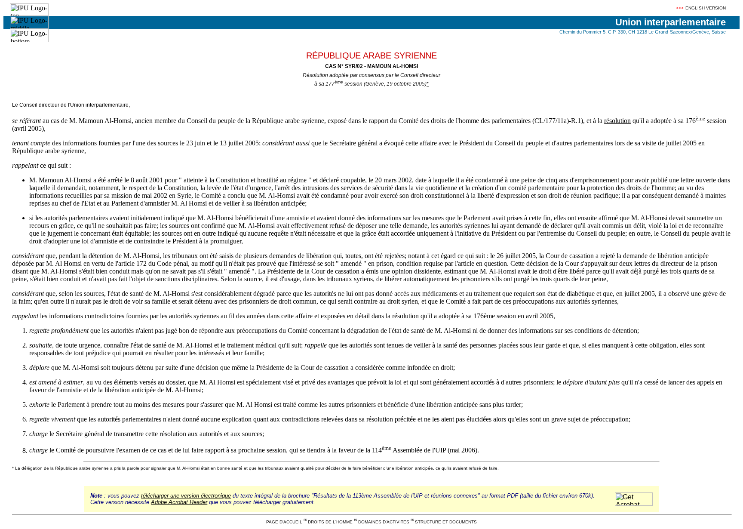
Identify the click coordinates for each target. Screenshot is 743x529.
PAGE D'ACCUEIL (284, 522)
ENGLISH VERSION (705, 8)
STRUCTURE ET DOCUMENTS (446, 522)
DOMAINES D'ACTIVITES (383, 522)
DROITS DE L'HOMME (330, 522)
